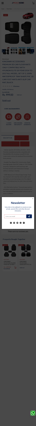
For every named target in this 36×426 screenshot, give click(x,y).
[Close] (32, 198)
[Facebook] (11, 223)
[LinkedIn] (21, 223)
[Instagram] (14, 223)
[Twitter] (17, 223)
